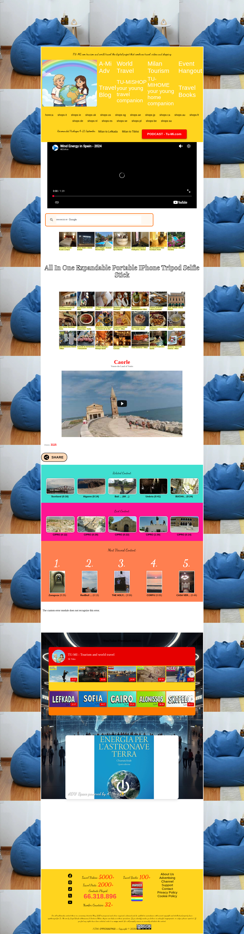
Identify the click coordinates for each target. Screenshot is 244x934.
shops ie (76, 115)
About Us (167, 874)
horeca (49, 115)
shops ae (135, 115)
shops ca (165, 115)
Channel (167, 881)
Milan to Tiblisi (130, 131)
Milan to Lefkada (108, 131)
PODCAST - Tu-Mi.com (164, 134)
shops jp (150, 115)
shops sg (120, 115)
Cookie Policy (167, 896)
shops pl (137, 121)
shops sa (166, 121)
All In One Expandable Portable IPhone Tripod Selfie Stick (122, 271)
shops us (105, 115)
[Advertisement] (122, 23)
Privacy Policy (167, 892)
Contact (167, 889)
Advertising (167, 878)
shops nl (92, 121)
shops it (62, 115)
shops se (122, 121)
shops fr (194, 115)
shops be (151, 121)
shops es (107, 121)
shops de (77, 121)
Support (167, 885)
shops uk (90, 115)
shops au (179, 115)
